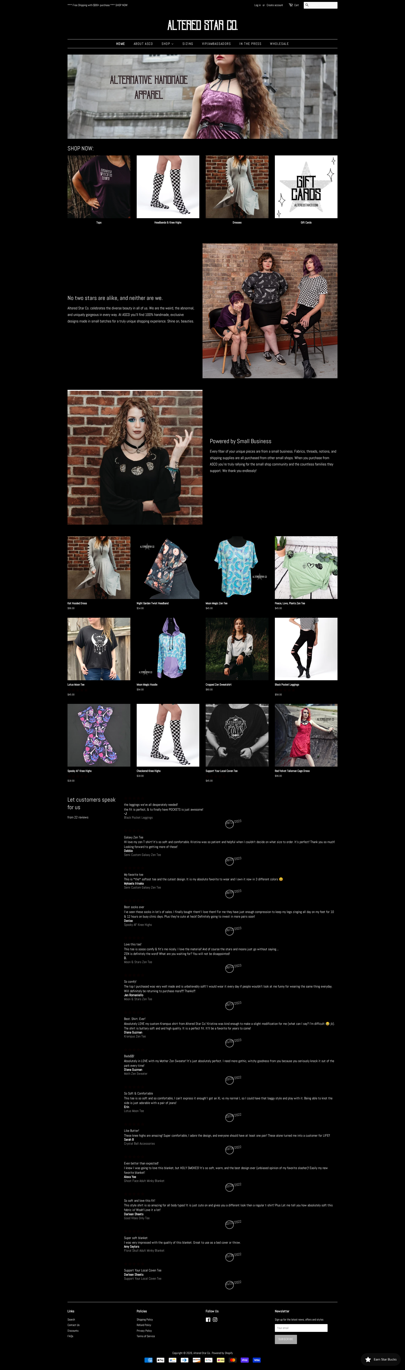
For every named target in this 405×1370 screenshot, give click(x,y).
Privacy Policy (144, 1331)
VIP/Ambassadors (216, 43)
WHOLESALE (279, 43)
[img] (229, 798)
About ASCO (143, 43)
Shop (166, 43)
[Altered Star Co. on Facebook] (208, 1320)
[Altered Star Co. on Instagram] (215, 1320)
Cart (296, 5)
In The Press (250, 43)
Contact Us (74, 1325)
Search (71, 1319)
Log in (257, 5)
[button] (78, 690)
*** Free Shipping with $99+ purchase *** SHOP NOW (98, 5)
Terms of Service (146, 1336)
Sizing (187, 43)
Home (120, 43)
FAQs (70, 1336)
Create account (275, 5)
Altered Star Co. (202, 1353)
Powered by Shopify (222, 1353)
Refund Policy (144, 1325)
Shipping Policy (145, 1319)
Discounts (73, 1331)
